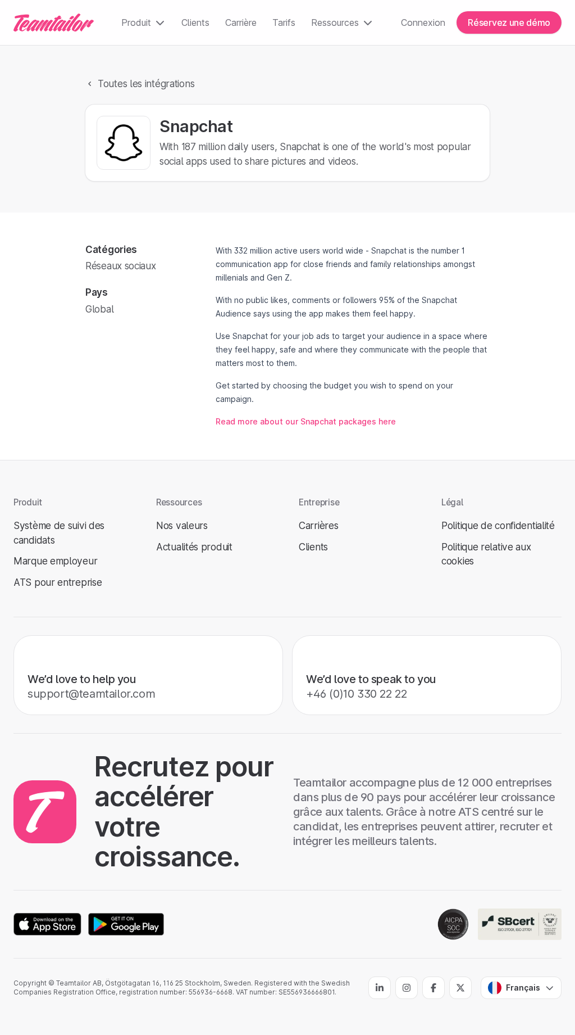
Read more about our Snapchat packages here (306, 421)
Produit (136, 22)
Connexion (423, 22)
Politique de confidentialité (498, 525)
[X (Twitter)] (460, 988)
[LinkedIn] (379, 988)
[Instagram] (406, 988)
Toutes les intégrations (146, 83)
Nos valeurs (182, 525)
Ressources (335, 22)
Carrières (318, 525)
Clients (195, 22)
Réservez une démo (509, 22)
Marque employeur (55, 561)
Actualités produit (194, 547)
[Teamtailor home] (53, 22)
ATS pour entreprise (57, 582)
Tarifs (283, 22)
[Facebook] (433, 988)
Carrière (241, 22)
